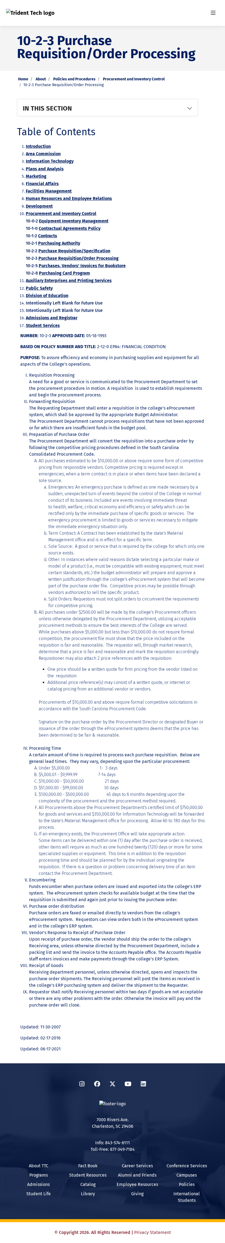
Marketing (36, 176)
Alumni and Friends (137, 1175)
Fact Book (87, 1165)
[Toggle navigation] (213, 13)
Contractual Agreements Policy (69, 228)
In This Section (47, 108)
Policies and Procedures (74, 79)
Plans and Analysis (45, 168)
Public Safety (39, 288)
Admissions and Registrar (51, 317)
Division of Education (47, 295)
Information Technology (50, 161)
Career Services (137, 1165)
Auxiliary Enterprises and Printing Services (69, 280)
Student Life (38, 1193)
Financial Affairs (42, 183)
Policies (187, 1184)
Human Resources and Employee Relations (69, 198)
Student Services (43, 325)
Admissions (38, 1184)
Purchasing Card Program (64, 273)
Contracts (47, 235)
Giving (137, 1193)
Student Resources (87, 1175)
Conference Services (187, 1165)
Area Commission (43, 153)
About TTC (38, 1165)
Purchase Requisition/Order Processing (78, 258)
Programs (38, 1175)
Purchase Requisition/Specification (74, 250)
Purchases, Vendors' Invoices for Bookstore (82, 265)
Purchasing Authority (59, 243)
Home (23, 79)
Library (88, 1193)
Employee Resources (137, 1184)
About (41, 79)
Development (39, 206)
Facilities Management (49, 191)
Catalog (87, 1184)
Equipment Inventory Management (73, 221)
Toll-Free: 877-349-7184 (113, 1149)
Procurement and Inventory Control (134, 79)
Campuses (186, 1175)
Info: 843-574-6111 (112, 1142)
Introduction (38, 146)
